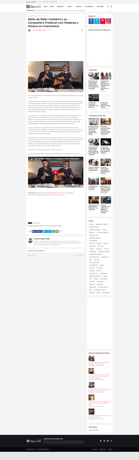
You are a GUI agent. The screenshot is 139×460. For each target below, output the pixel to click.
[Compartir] (82, 30)
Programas (100, 281)
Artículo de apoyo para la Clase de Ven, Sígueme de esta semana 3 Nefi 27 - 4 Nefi (99, 403)
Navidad (92, 270)
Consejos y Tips (94, 235)
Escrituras (100, 246)
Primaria (92, 281)
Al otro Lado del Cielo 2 (58, 195)
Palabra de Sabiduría (95, 276)
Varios (98, 292)
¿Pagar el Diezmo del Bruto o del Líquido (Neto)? (94, 169)
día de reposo (93, 240)
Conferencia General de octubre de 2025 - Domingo (94, 105)
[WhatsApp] (54, 231)
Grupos (69, 6)
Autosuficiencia (94, 227)
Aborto (91, 224)
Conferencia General (102, 232)
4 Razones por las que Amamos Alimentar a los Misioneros (94, 207)
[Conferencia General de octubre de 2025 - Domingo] (94, 97)
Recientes (60, 6)
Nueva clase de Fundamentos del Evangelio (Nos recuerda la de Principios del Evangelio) (93, 84)
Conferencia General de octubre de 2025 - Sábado (106, 105)
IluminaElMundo (94, 257)
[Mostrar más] (60, 231)
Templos (92, 292)
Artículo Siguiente (79, 255)
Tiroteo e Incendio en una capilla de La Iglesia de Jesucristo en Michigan (105, 208)
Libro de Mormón (94, 262)
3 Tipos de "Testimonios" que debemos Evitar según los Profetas (105, 170)
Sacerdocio (100, 284)
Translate (54, 2)
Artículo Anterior (32, 255)
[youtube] (107, 441)
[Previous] (110, 10)
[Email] (57, 231)
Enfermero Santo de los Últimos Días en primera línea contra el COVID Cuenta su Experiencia (99, 376)
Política (96, 279)
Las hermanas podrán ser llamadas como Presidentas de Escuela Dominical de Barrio (105, 85)
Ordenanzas (103, 273)
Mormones (100, 268)
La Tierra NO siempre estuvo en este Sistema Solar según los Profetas (55, 10)
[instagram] (111, 441)
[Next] (112, 10)
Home (45, 6)
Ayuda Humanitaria (95, 229)
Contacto (78, 6)
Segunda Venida (102, 287)
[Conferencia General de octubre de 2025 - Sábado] (106, 97)
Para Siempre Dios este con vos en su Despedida (60, 193)
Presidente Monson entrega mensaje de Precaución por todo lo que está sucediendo (105, 130)
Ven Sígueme (89, 6)
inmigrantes (104, 257)
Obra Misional (42, 16)
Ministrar (92, 268)
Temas (52, 6)
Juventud (96, 259)
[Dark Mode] (108, 6)
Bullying (92, 232)
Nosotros (94, 449)
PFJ (91, 279)
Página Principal (32, 16)
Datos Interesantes (95, 238)
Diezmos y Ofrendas (95, 243)
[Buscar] (111, 6)
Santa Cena (93, 287)
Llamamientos (94, 265)
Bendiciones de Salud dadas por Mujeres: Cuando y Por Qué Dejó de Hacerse (106, 189)
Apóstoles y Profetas (101, 224)
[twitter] (104, 441)
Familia (106, 249)
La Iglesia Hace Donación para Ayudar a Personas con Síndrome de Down (100, 389)
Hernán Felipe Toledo (42, 239)
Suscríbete (100, 6)
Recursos (92, 284)
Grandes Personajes (103, 251)
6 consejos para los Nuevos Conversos (93, 187)
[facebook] (100, 441)
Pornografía (104, 279)
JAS (91, 259)
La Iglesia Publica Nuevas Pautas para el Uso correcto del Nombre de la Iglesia (94, 130)
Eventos (92, 249)
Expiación (99, 249)
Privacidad (102, 449)
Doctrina (105, 243)
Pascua (105, 276)
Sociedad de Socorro (99, 290)
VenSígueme (106, 292)
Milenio (102, 265)
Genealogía (93, 251)
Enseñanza (92, 246)
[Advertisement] (55, 48)
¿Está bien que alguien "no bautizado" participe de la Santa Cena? (99, 363)
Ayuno (104, 229)
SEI (90, 290)
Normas (98, 270)
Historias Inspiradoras (96, 254)
